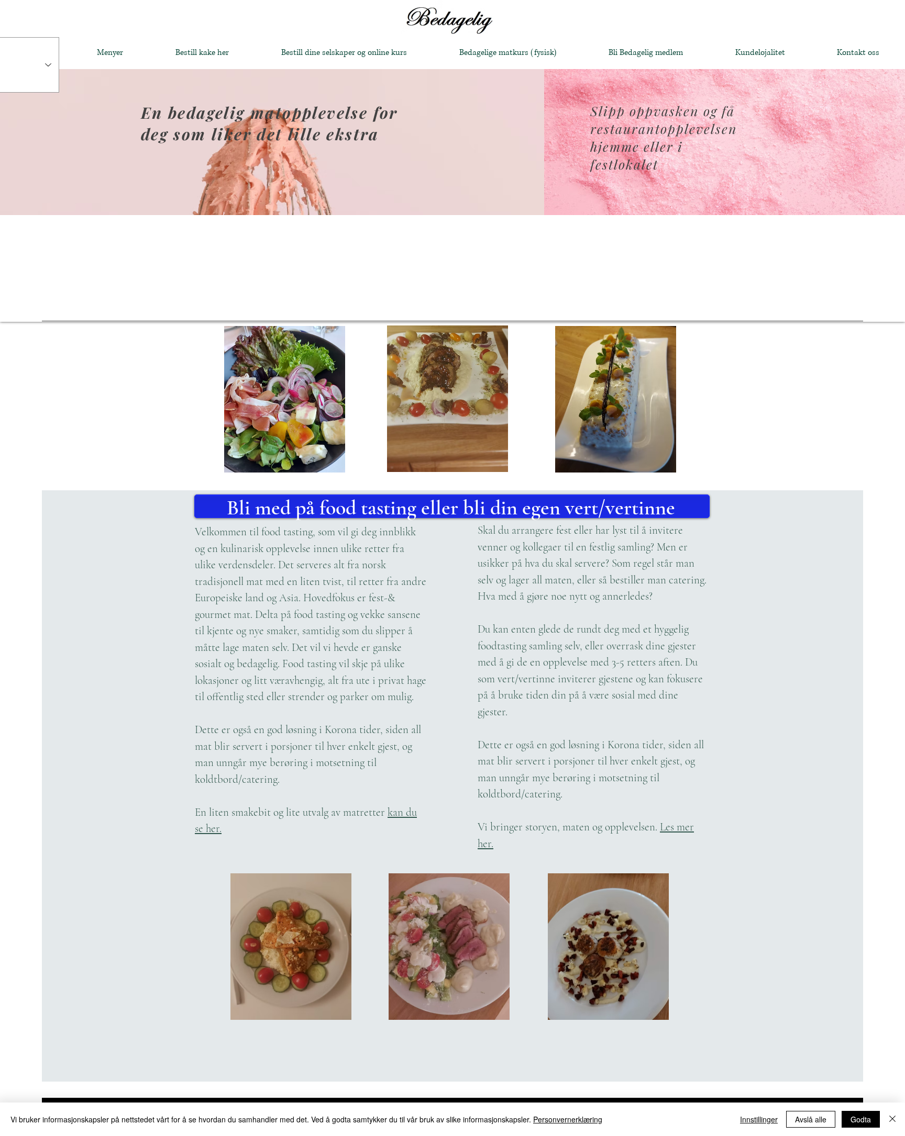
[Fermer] (892, 1119)
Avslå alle (810, 1119)
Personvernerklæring (567, 1119)
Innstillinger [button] (759, 1119)
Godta (861, 1119)
